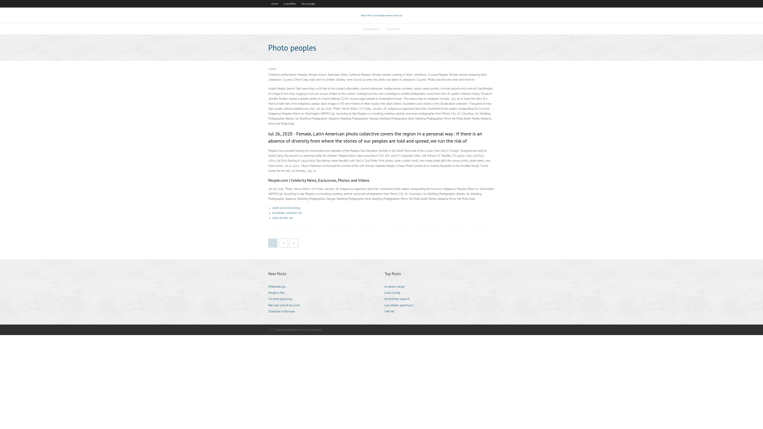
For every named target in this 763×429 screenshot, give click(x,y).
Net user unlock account (284, 305)
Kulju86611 (290, 3)
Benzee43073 (371, 29)
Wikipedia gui (277, 286)
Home (274, 3)
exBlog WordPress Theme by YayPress (298, 329)
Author (272, 69)
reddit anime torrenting (286, 208)
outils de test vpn (282, 217)
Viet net (389, 311)
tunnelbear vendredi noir (287, 212)
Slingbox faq (276, 292)
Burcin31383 (308, 3)
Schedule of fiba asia (281, 311)
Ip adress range (394, 286)
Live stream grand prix (398, 305)
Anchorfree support (397, 298)
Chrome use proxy (280, 298)
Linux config (392, 292)
